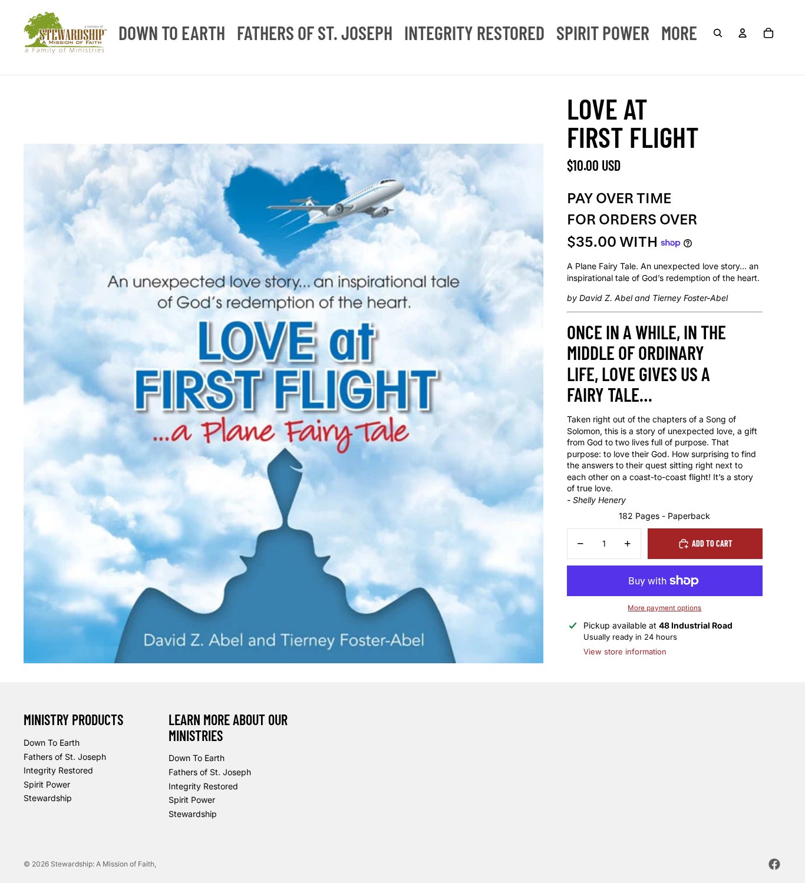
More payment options (664, 608)
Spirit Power (47, 784)
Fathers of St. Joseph (65, 757)
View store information (625, 651)
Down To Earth (52, 743)
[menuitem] (171, 32)
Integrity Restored (58, 770)
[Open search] (718, 33)
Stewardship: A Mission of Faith (102, 863)
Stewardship (48, 798)
